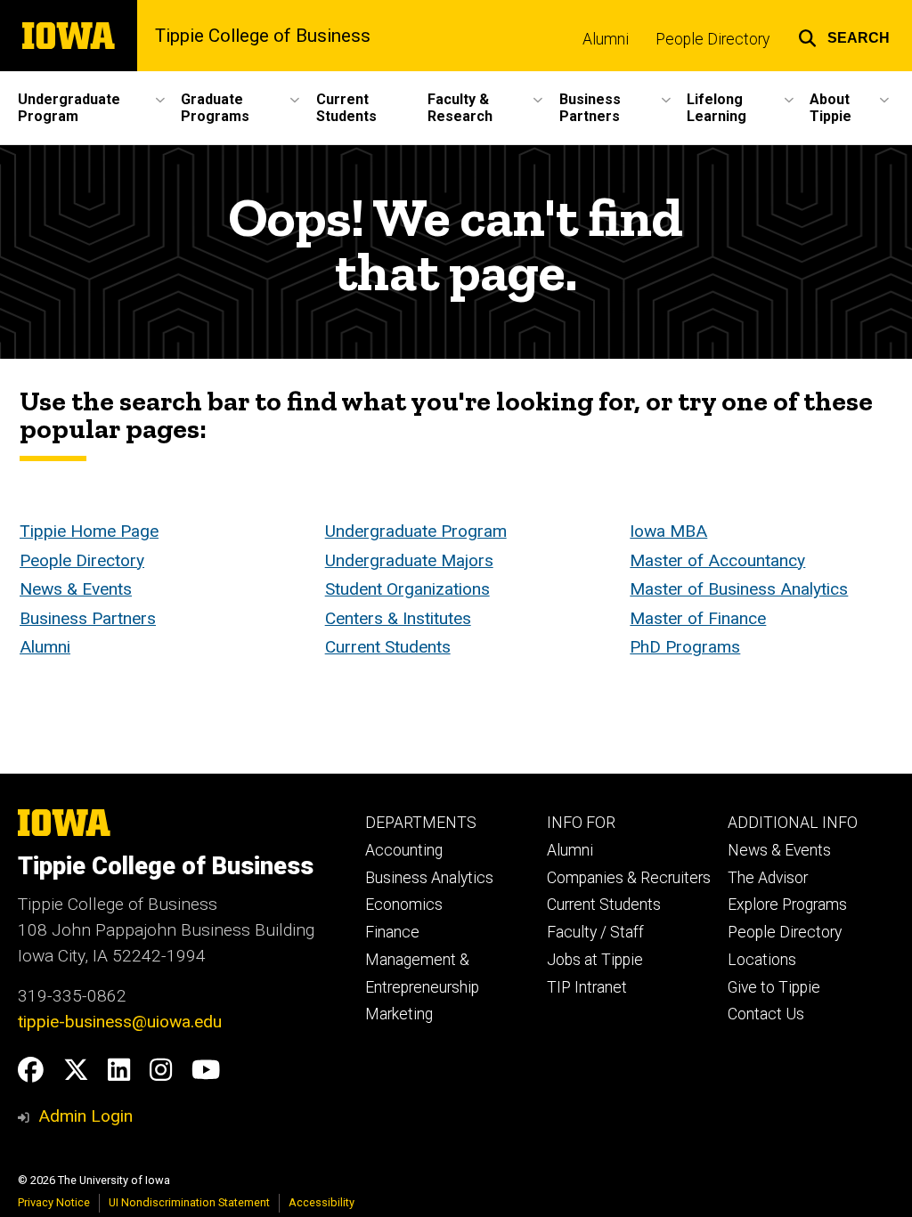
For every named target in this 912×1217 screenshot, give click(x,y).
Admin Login (85, 1116)
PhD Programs (685, 647)
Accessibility (321, 1202)
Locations (762, 960)
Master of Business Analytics (739, 589)
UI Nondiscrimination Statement (189, 1202)
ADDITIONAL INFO (793, 823)
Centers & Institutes (398, 618)
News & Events (76, 589)
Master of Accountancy (717, 560)
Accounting (404, 850)
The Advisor (768, 878)
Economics (404, 904)
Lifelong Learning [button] (716, 108)
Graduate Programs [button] (215, 108)
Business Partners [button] (590, 108)
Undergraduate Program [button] (69, 108)
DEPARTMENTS (420, 823)
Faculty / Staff (595, 932)
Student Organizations (407, 589)
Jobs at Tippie (595, 960)
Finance (392, 932)
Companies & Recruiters (629, 878)
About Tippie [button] (830, 108)
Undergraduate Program (416, 531)
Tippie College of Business (262, 36)
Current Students (346, 108)
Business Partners (88, 618)
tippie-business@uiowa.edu (120, 1021)
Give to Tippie (774, 987)
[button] (844, 35)
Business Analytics (429, 878)
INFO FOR (581, 823)
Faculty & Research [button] (460, 108)
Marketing (399, 1014)
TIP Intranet (587, 987)
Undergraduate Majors (409, 560)
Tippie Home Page (89, 531)
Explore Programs (787, 904)
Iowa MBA (668, 531)
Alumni (605, 39)
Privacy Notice (54, 1202)
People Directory (713, 39)
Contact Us (766, 1014)
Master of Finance (698, 618)
